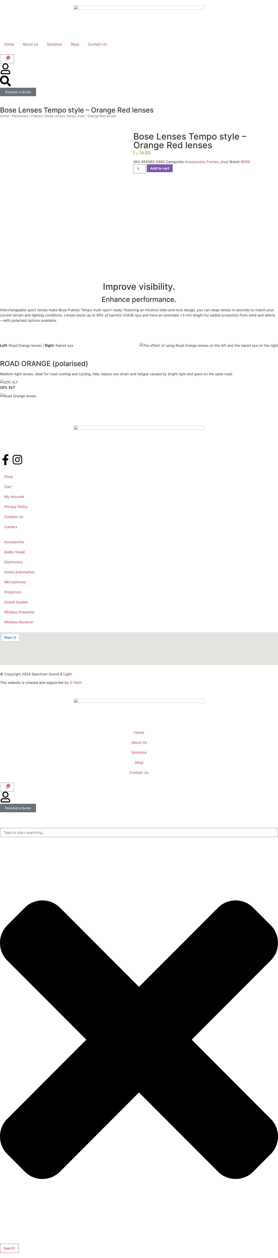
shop (224, 162)
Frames (37, 116)
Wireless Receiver (18, 622)
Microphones (15, 582)
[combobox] (139, 832)
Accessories (195, 162)
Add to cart (159, 168)
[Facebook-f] (5, 459)
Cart (8, 486)
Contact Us (97, 44)
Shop (75, 44)
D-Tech (75, 682)
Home (9, 44)
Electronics (20, 116)
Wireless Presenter (19, 612)
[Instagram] (17, 459)
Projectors (12, 592)
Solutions (54, 44)
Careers (10, 527)
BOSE (245, 162)
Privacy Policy (16, 507)
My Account (14, 496)
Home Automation (19, 572)
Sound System (16, 602)
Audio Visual (14, 552)
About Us (30, 44)
